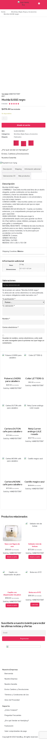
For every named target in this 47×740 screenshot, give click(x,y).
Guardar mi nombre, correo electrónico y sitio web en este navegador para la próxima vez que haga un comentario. (23, 340)
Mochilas (14, 12)
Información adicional (32, 169)
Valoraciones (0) (9, 176)
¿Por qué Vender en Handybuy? (17, 721)
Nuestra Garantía (11, 684)
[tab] (7, 169)
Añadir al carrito (23, 125)
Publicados (17, 137)
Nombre (6, 319)
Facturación (9, 726)
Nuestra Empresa (11, 679)
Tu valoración (8, 306)
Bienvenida (9, 673)
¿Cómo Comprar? (11, 710)
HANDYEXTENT (14, 94)
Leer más (12, 441)
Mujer (20, 12)
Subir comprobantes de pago (16, 731)
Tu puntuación (8, 299)
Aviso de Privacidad (12, 700)
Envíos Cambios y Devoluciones (17, 689)
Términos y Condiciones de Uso (17, 695)
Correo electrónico (10, 327)
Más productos (24, 176)
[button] (16, 143)
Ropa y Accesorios (30, 12)
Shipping (18, 169)
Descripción (7, 169)
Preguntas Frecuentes (13, 715)
